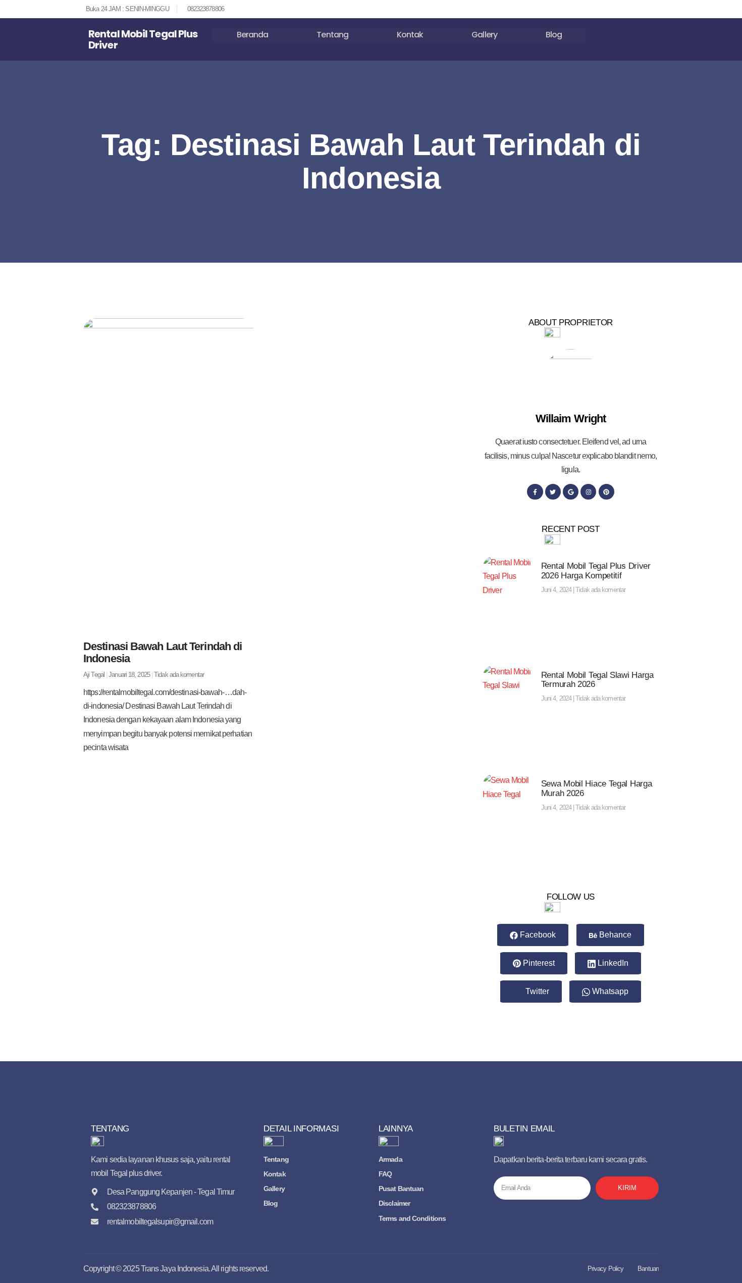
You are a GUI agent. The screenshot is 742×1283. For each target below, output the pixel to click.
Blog (554, 34)
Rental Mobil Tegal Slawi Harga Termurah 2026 (597, 679)
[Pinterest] (606, 492)
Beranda (253, 34)
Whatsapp (609, 991)
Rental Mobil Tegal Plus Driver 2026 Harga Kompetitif (596, 570)
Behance (614, 934)
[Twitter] (553, 492)
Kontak (410, 34)
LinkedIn (612, 963)
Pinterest (538, 963)
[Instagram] (588, 492)
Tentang (332, 34)
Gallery (484, 34)
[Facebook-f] (535, 492)
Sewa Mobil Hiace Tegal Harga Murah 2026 (596, 788)
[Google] (570, 492)
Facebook (537, 934)
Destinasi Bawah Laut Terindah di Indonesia (162, 652)
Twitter (536, 991)
